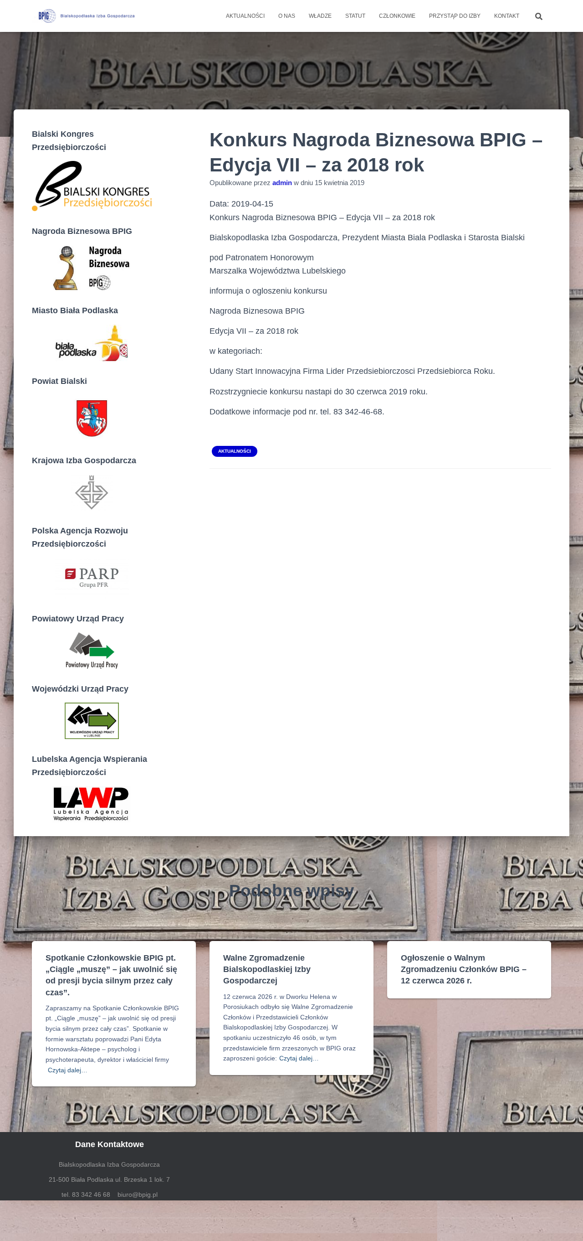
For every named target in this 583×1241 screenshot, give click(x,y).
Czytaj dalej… (67, 1070)
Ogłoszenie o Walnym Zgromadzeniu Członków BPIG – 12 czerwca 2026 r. (464, 969)
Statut (355, 16)
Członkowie (397, 16)
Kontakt (506, 16)
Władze (320, 16)
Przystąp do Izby (455, 16)
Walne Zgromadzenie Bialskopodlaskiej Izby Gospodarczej (267, 969)
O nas (286, 16)
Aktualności (245, 16)
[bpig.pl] (85, 16)
